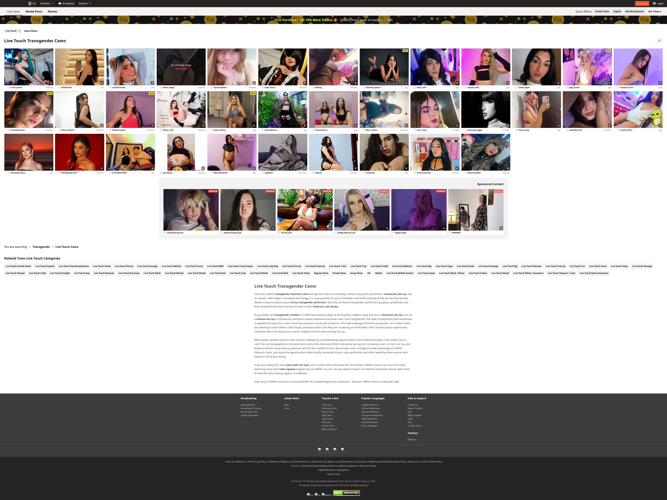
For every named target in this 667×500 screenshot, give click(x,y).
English (617, 11)
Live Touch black (152, 273)
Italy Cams (327, 415)
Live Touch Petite (102, 266)
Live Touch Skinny (124, 266)
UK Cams (326, 422)
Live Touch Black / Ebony (451, 273)
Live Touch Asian (426, 273)
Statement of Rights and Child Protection (288, 461)
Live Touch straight (60, 273)
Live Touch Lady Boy (267, 266)
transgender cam (384, 323)
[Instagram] (328, 450)
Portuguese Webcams (372, 415)
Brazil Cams (328, 411)
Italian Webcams (369, 418)
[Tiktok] (321, 450)
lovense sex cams (383, 365)
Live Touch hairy (619, 266)
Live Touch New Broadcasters (74, 266)
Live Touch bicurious (128, 273)
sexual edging (282, 348)
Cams (66, 247)
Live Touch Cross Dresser (240, 266)
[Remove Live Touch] (19, 31)
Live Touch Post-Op (315, 266)
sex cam (328, 369)
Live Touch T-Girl (337, 266)
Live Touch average (642, 266)
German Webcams (370, 408)
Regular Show (321, 273)
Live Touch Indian (478, 273)
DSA (410, 422)
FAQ (410, 411)
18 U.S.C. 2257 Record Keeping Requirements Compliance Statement (324, 465)
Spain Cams (327, 418)
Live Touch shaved (15, 273)
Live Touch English (45, 266)
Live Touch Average (148, 266)
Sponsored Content (490, 184)
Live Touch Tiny (359, 266)
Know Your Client (368, 465)
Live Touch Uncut (598, 266)
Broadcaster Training (251, 408)
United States (602, 11)
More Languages (369, 425)
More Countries (329, 429)
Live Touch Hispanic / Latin (561, 273)
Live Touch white (259, 273)
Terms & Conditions (234, 461)
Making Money (248, 404)
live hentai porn (282, 331)
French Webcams (369, 422)
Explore (83, 3)
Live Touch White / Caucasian (528, 273)
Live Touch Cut (577, 266)
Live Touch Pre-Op (291, 266)
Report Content (415, 408)
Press (287, 408)
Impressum (413, 461)
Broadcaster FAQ (249, 411)
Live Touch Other (301, 273)
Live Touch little (37, 273)
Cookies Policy (414, 425)
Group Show (356, 273)
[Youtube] (344, 450)
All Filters (654, 11)
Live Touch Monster (532, 266)
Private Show (339, 273)
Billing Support (415, 415)
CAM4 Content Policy (432, 461)
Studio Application (249, 415)
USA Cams (327, 404)
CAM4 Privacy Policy (256, 461)
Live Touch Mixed (500, 273)
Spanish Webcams (370, 411)
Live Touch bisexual (104, 273)
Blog (286, 404)
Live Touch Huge (444, 266)
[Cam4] (12, 3)
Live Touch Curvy (194, 266)
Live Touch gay (82, 273)
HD (368, 273)
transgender (41, 247)
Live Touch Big (424, 266)
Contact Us (413, 404)
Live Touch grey (238, 273)
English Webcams (369, 404)
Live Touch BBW (215, 266)
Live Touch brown (197, 273)
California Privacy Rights (322, 461)
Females (45, 3)
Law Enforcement (344, 461)
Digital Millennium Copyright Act (333, 470)
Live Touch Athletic (171, 266)
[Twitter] (336, 450)
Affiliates (412, 439)
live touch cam (286, 381)
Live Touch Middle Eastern (400, 273)
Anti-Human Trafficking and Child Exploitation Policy (380, 461)
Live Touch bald (280, 273)
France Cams (328, 425)
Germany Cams (329, 408)
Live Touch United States (18, 266)
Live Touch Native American (594, 273)
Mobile (378, 273)
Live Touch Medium (402, 266)
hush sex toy (397, 344)
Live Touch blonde (174, 273)
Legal (410, 418)
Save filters (31, 30)
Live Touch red (217, 273)
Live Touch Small (379, 266)
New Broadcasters (634, 11)
